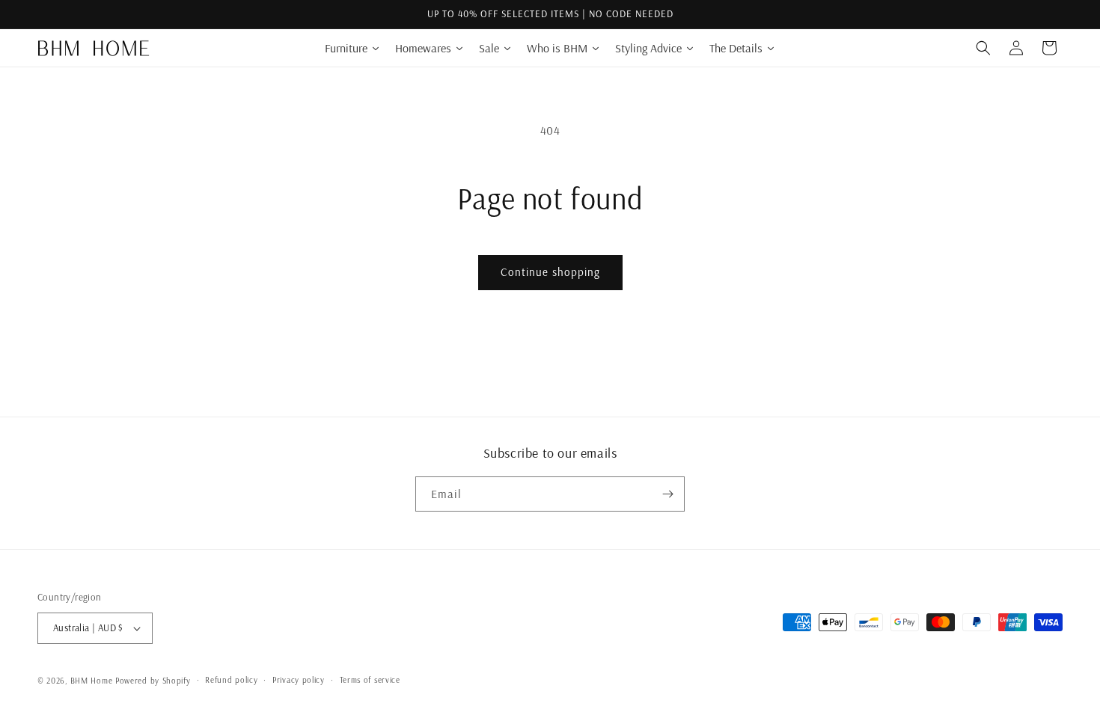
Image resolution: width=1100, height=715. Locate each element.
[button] (983, 47)
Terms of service (370, 680)
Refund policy (231, 680)
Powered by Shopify (153, 680)
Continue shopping (550, 272)
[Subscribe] (667, 494)
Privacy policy (298, 680)
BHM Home (91, 680)
